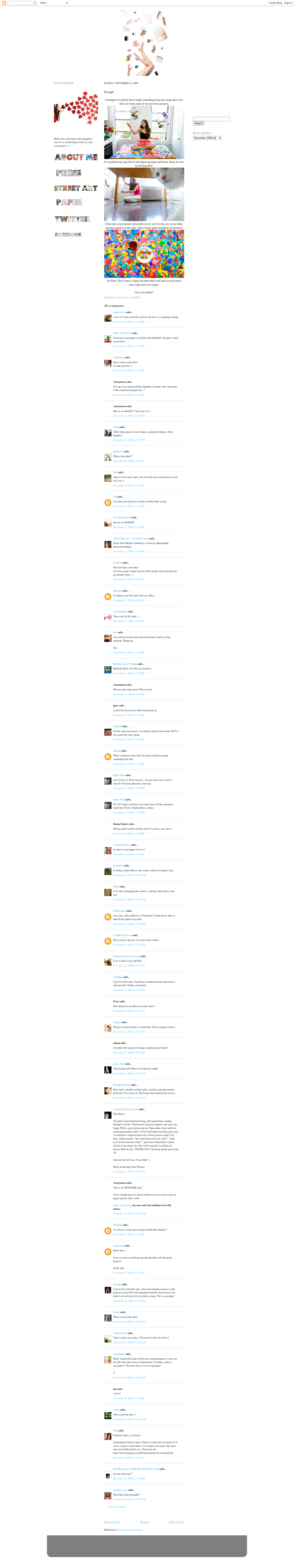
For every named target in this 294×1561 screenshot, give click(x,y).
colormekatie (120, 611)
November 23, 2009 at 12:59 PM (129, 1213)
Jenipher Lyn (120, 1490)
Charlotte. (118, 357)
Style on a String (122, 1205)
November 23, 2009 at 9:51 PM (128, 1273)
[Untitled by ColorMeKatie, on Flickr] (144, 158)
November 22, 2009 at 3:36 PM (128, 370)
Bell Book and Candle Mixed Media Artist (136, 1469)
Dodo (116, 427)
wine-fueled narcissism (125, 1109)
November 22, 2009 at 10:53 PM (129, 899)
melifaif (117, 726)
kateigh (117, 1284)
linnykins (118, 865)
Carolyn (117, 562)
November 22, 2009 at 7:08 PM (128, 833)
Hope (116, 886)
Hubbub (117, 1225)
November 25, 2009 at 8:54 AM (129, 1377)
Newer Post (112, 1522)
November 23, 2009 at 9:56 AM (129, 1171)
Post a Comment (117, 1506)
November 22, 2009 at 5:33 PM (128, 694)
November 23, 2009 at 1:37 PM (128, 1234)
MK (115, 472)
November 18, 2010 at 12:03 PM (129, 1499)
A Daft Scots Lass (122, 935)
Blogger (165, 1551)
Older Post (176, 1522)
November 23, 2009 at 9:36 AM (129, 1097)
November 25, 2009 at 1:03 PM (128, 1398)
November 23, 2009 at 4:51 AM (129, 1010)
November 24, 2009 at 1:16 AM (129, 1301)
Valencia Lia (120, 1333)
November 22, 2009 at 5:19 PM (128, 652)
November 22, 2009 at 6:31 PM (128, 764)
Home (144, 1522)
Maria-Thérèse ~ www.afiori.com (131, 538)
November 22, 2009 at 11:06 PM (129, 924)
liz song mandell (122, 517)
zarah (116, 1409)
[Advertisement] (213, 166)
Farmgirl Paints (121, 1084)
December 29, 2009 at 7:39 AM (129, 1478)
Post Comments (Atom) (130, 1529)
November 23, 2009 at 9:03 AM (129, 1073)
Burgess (117, 590)
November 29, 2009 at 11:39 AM (129, 1419)
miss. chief (119, 1063)
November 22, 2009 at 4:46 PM (128, 579)
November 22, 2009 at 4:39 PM (128, 551)
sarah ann (118, 1245)
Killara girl (119, 910)
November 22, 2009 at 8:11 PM (128, 854)
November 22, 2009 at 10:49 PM (129, 875)
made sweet (119, 312)
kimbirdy (118, 451)
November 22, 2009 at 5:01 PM (128, 621)
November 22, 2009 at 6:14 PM (128, 739)
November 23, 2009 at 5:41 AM (129, 1031)
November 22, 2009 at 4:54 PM (128, 600)
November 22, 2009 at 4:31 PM (128, 485)
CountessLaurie (121, 844)
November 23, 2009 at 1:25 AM (129, 944)
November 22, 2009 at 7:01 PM (128, 788)
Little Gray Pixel (122, 333)
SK (115, 496)
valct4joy (118, 977)
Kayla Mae (119, 775)
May (115, 1430)
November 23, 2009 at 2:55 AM (129, 965)
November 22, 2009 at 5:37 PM (128, 715)
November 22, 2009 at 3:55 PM (128, 440)
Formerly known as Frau (126, 956)
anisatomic (119, 1354)
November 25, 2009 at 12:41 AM (129, 1342)
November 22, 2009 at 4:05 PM (128, 461)
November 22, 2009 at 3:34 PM (128, 321)
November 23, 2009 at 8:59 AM (129, 1052)
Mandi (116, 750)
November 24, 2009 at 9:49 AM (129, 1321)
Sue (115, 632)
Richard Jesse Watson (125, 664)
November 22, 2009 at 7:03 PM (128, 812)
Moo (68, 145)
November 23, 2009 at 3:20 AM (129, 990)
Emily (116, 1312)
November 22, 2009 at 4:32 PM (128, 527)
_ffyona (117, 1022)
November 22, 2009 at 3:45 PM (128, 395)
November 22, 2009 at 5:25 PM (128, 673)
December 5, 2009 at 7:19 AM (128, 1457)
